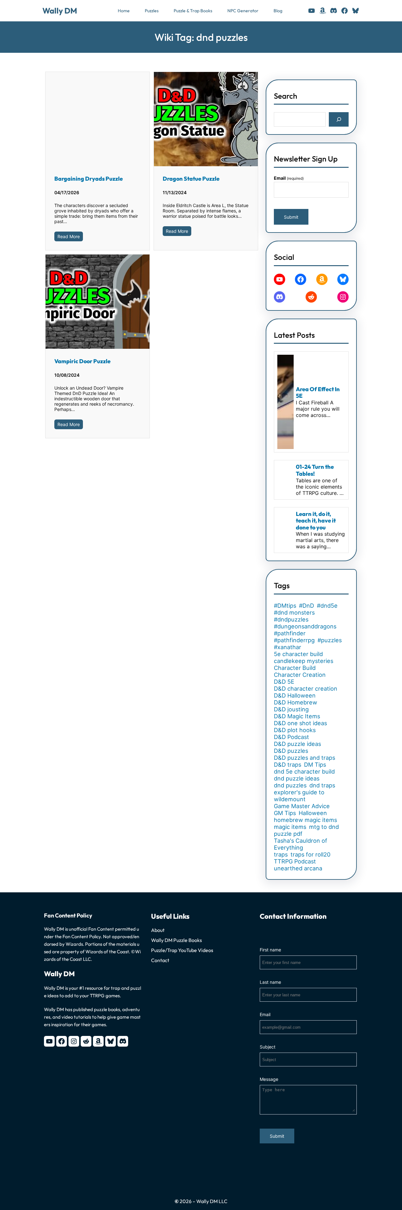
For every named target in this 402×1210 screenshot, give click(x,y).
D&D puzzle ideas (297, 743)
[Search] (339, 119)
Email (289, 178)
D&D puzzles (291, 750)
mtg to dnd (324, 826)
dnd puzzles (290, 785)
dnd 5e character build (304, 771)
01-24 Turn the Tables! (315, 470)
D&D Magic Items (297, 716)
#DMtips (285, 605)
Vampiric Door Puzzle (82, 361)
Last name (270, 982)
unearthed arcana (298, 868)
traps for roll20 (310, 854)
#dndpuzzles (291, 619)
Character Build (295, 667)
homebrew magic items (305, 819)
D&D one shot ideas (300, 723)
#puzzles (330, 640)
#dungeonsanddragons (305, 626)
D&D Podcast (291, 736)
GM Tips (285, 812)
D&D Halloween (295, 695)
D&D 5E (284, 681)
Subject (267, 1046)
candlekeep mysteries (303, 660)
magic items (290, 826)
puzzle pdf (288, 833)
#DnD (306, 605)
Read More (68, 236)
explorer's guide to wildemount (299, 795)
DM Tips (315, 764)
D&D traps (287, 764)
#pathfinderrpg (294, 640)
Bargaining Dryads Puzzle (88, 178)
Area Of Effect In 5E (318, 392)
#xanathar (287, 646)
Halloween (313, 812)
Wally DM (59, 11)
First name (270, 949)
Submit (291, 217)
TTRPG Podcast (295, 861)
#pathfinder (290, 633)
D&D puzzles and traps (304, 757)
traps (281, 854)
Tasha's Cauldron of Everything (300, 844)
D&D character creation (305, 688)
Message (269, 1079)
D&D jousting (291, 709)
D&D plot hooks (295, 729)
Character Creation (300, 674)
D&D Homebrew (295, 702)
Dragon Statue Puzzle (191, 178)
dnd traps (322, 785)
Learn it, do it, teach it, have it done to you (316, 521)
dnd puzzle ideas (296, 778)
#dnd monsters (294, 612)
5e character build (298, 653)
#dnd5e (327, 605)
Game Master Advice (302, 805)
